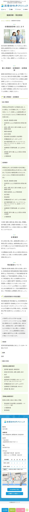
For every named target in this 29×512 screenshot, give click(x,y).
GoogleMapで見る (14, 489)
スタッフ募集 (20, 510)
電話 (12, 9)
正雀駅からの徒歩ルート (14, 493)
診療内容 (8, 20)
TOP (27, 510)
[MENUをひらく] (25, 9)
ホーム (4, 9)
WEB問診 (5, 510)
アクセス (19, 9)
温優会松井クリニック (15, 502)
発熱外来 (12, 510)
